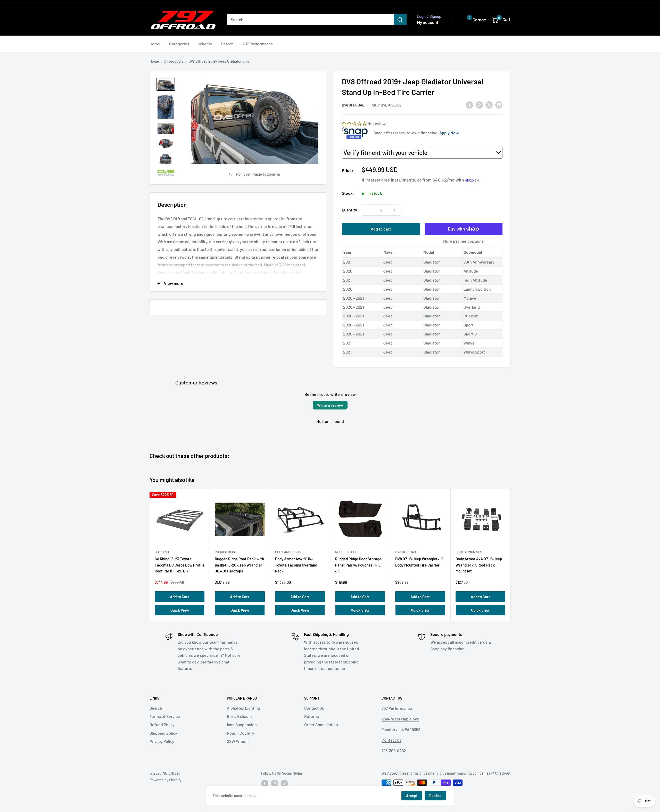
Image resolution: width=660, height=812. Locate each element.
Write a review (330, 405)
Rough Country (240, 733)
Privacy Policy (162, 741)
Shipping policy (163, 733)
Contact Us (314, 708)
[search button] (400, 19)
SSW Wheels (238, 741)
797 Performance (258, 43)
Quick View (179, 610)
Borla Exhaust (239, 716)
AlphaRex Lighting (243, 708)
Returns (311, 716)
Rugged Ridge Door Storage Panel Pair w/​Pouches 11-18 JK (358, 564)
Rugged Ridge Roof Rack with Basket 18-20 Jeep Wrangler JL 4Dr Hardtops (239, 564)
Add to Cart (179, 596)
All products (173, 61)
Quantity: (350, 209)
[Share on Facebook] (469, 105)
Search (227, 43)
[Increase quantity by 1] (394, 209)
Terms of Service (165, 716)
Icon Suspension (242, 724)
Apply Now (449, 132)
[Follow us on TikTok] (284, 783)
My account (427, 22)
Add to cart (381, 228)
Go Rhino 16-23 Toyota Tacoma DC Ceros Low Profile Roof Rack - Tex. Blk (179, 564)
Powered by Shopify (166, 780)
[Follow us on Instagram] (274, 783)
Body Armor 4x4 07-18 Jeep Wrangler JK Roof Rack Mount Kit (479, 564)
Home (155, 43)
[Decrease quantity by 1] (367, 209)
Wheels (205, 43)
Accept (411, 795)
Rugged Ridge (226, 552)
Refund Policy (162, 724)
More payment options (463, 241)
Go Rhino (162, 552)
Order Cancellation (321, 724)
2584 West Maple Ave (400, 718)
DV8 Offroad (353, 105)
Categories (179, 43)
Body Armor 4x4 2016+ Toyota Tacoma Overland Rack (296, 564)
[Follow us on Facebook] (264, 783)
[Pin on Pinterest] (479, 105)
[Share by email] (498, 105)
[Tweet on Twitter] (489, 105)
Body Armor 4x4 (288, 552)
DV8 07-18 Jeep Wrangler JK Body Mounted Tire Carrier (419, 561)
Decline (435, 795)
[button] (472, 19)
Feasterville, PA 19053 (401, 729)
